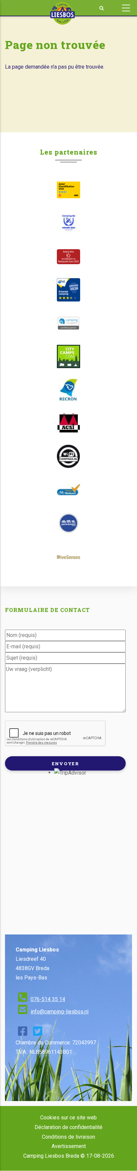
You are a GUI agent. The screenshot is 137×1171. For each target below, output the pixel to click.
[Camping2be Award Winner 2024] (68, 223)
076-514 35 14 (48, 999)
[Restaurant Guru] (68, 256)
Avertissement (69, 1146)
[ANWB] (68, 289)
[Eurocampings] (68, 423)
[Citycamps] (68, 356)
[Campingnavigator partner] (68, 323)
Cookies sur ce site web (68, 1117)
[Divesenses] (68, 556)
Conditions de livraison (68, 1137)
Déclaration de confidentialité (68, 1127)
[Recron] (68, 389)
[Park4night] (68, 523)
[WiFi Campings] (68, 456)
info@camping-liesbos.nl (59, 1011)
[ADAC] (68, 190)
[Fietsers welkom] (68, 489)
